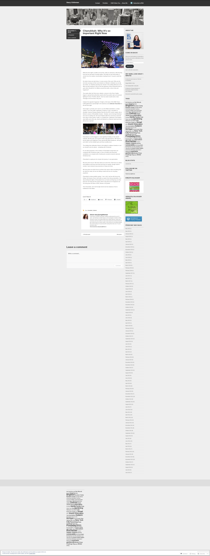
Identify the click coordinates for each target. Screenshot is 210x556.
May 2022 (128, 231)
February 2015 (129, 328)
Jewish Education (135, 124)
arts (133, 102)
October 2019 (129, 252)
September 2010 (129, 464)
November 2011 (129, 428)
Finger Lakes (128, 119)
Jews (127, 126)
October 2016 (129, 286)
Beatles (127, 104)
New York (131, 131)
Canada (132, 107)
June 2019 (128, 257)
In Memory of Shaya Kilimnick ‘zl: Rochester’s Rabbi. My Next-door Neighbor (133, 90)
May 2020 (128, 239)
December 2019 (129, 247)
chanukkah (90, 210)
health (137, 120)
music (138, 129)
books (135, 104)
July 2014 (128, 344)
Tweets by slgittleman (130, 173)
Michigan (129, 129)
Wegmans (134, 154)
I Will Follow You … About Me (119, 3)
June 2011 (128, 441)
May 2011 (128, 443)
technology (137, 145)
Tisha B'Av (133, 146)
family (132, 117)
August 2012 (128, 404)
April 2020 (128, 241)
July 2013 (128, 375)
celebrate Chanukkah (115, 103)
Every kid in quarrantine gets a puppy (134, 94)
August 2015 (128, 312)
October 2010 (129, 462)
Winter (139, 155)
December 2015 (129, 302)
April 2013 (128, 383)
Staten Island (131, 143)
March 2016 (128, 296)
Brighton (130, 105)
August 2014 (128, 341)
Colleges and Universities (136, 110)
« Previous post (86, 234)
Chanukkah (71, 35)
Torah (141, 146)
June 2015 (128, 317)
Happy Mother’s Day (130, 83)
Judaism (95, 210)
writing (127, 156)
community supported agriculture (133, 112)
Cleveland (127, 110)
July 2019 (128, 254)
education (137, 115)
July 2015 (128, 315)
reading (140, 138)
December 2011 (129, 425)
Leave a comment (72, 37)
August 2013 (128, 372)
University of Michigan (130, 149)
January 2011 (129, 454)
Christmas (137, 109)
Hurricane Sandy (130, 122)
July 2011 (128, 438)
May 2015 (128, 320)
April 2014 (128, 351)
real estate (128, 139)
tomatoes (138, 146)
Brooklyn (136, 105)
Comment (118, 265)
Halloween (128, 120)
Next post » (119, 234)
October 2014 (129, 336)
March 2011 (128, 449)
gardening (138, 119)
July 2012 (128, 407)
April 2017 (128, 278)
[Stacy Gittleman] (105, 24)
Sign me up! (129, 66)
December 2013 (129, 362)
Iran (135, 122)
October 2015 (129, 307)
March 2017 (128, 281)
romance (138, 141)
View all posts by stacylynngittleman (98, 226)
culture (127, 113)
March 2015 (128, 325)
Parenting (133, 133)
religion (132, 139)
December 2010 (129, 456)
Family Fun (139, 117)
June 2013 (128, 378)
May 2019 (128, 260)
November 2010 (129, 459)
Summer (138, 143)
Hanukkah (133, 120)
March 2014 (128, 354)
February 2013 (129, 388)
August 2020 (128, 236)
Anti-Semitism (129, 102)
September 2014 (129, 338)
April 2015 (128, 323)
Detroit (132, 113)
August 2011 (128, 435)
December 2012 (129, 393)
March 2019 (128, 265)
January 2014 (129, 359)
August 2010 (128, 467)
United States (139, 148)
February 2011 (129, 451)
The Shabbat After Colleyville (132, 85)
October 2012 (129, 399)
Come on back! (132, 53)
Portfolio (105, 3)
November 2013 (129, 365)
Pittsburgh (134, 134)
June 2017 (128, 275)
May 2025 (128, 228)
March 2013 (128, 386)
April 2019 (128, 262)
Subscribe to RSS (138, 3)
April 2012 (128, 414)
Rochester (131, 141)
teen (141, 145)
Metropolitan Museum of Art (131, 127)
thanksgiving (128, 146)
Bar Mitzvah (138, 102)
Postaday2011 (133, 136)
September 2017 (129, 273)
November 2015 (129, 304)
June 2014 (128, 346)
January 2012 (129, 422)
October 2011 (128, 430)
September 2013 (129, 370)
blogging (131, 104)
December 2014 (129, 333)
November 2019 (129, 249)
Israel (139, 122)
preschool (127, 138)
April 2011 (128, 446)
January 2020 (129, 244)
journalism (131, 126)
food (132, 119)
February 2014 (129, 357)
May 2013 (128, 380)
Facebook (128, 117)
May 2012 (128, 412)
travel (133, 148)
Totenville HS (128, 148)
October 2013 (129, 367)
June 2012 (128, 409)
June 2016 (128, 291)
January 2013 (129, 391)
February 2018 (129, 270)
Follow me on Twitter (131, 169)
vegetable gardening (132, 152)
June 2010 (128, 472)
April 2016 (128, 294)
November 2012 (129, 396)
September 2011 (129, 433)
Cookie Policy (32, 553)
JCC (126, 124)
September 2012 (129, 401)
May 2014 (128, 349)
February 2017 (129, 283)
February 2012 (129, 420)
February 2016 (129, 299)
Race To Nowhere (134, 138)
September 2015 (129, 310)
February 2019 (129, 268)
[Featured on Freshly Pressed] (134, 221)
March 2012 (128, 417)
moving (134, 129)
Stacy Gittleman (72, 2)
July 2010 (128, 470)
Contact (97, 3)
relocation (138, 139)
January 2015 (129, 330)
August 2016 (128, 289)
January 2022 (129, 233)
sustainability (130, 145)
